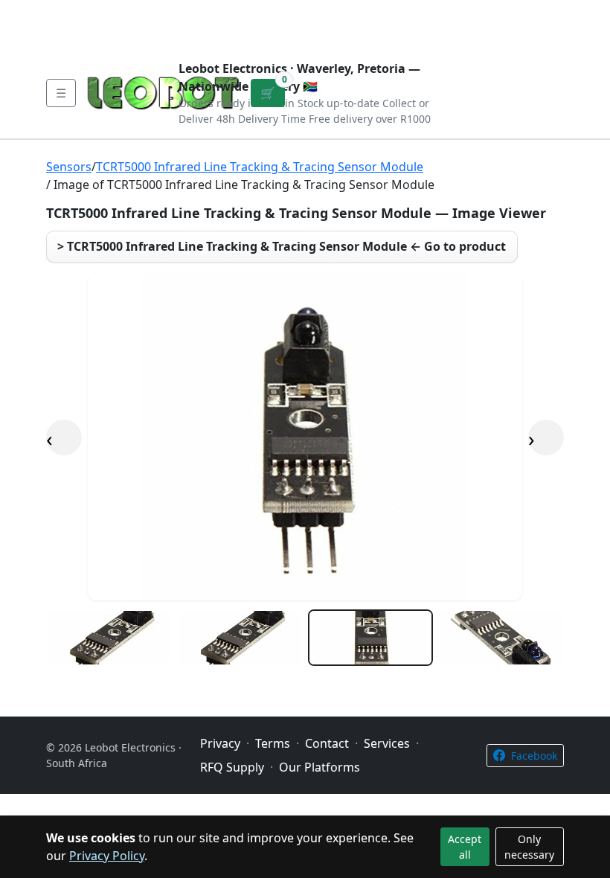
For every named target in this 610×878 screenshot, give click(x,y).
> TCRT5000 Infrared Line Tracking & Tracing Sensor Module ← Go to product (281, 246)
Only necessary (529, 847)
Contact (209, 12)
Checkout (426, 24)
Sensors (69, 166)
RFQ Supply (232, 767)
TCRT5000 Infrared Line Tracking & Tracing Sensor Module (259, 166)
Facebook (534, 756)
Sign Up (540, 24)
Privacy (370, 12)
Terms (79, 36)
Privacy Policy (106, 855)
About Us (143, 12)
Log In (488, 24)
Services (387, 743)
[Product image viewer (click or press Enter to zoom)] (305, 437)
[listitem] (108, 637)
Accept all (464, 847)
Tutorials (73, 12)
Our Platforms (290, 12)
